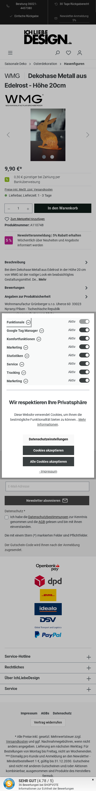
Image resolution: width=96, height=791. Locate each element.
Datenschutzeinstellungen (48, 439)
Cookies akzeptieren (48, 450)
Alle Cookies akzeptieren (48, 461)
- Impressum (48, 471)
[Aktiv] (84, 321)
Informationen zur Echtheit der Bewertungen (46, 788)
